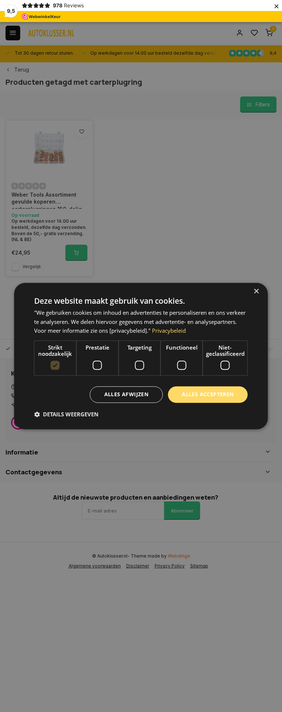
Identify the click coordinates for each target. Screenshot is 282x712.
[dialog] (141, 356)
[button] (66, 414)
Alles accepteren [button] (208, 394)
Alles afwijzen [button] (126, 394)
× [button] (256, 291)
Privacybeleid (169, 331)
